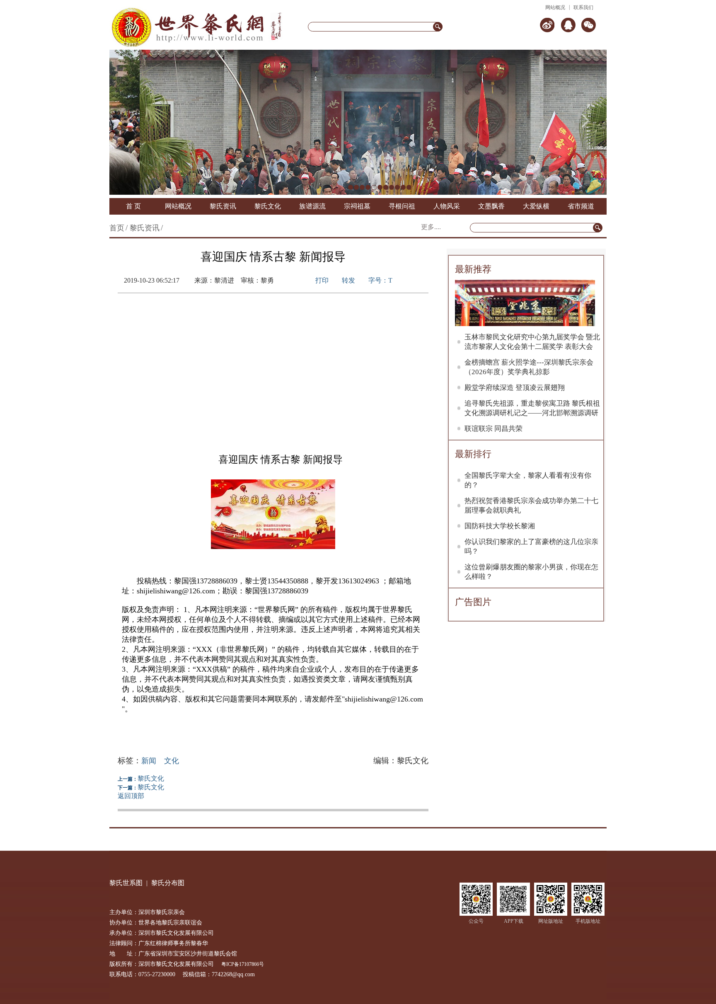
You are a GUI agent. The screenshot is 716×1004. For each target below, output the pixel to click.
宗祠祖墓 (357, 206)
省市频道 (581, 206)
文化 (171, 761)
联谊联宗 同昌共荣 (493, 429)
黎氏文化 (267, 206)
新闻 (148, 761)
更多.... (431, 226)
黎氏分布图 (167, 882)
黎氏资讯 (223, 206)
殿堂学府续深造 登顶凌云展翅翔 (514, 388)
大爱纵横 (536, 206)
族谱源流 (312, 206)
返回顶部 (131, 795)
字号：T (380, 280)
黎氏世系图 (126, 882)
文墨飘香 (491, 206)
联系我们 (583, 7)
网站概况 (555, 7)
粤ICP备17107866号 (242, 964)
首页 (116, 228)
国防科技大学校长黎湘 (499, 526)
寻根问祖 (402, 206)
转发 (348, 280)
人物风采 (446, 206)
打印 (322, 280)
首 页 (133, 206)
